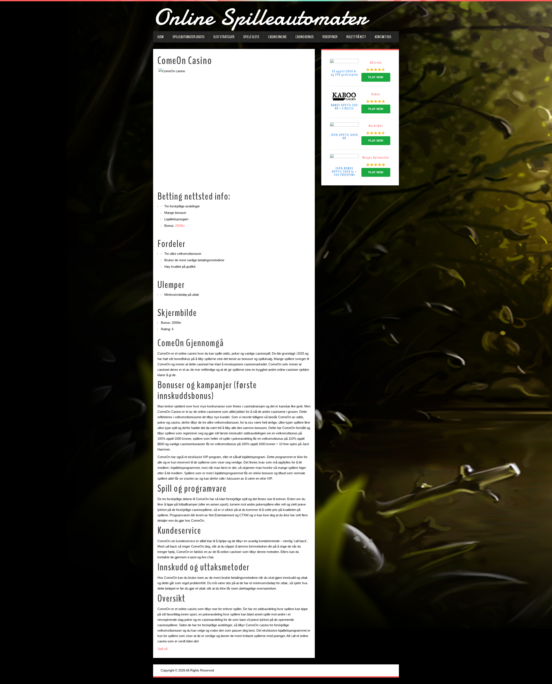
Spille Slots (251, 36)
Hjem (160, 36)
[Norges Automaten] (344, 160)
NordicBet (376, 126)
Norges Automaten (375, 157)
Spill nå (162, 649)
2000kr (180, 225)
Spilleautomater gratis (188, 36)
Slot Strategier (223, 36)
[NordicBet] (344, 127)
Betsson (376, 62)
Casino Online (277, 36)
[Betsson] (344, 64)
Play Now (375, 77)
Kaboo (376, 94)
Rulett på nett (356, 36)
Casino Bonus (304, 36)
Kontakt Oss (383, 36)
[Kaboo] (344, 97)
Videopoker (329, 36)
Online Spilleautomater (260, 17)
